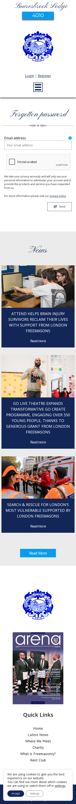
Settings (34, 793)
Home (38, 728)
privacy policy (58, 196)
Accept (16, 793)
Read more (38, 341)
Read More (38, 553)
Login (29, 75)
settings (60, 786)
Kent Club (38, 760)
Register (44, 75)
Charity (38, 747)
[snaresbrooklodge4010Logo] (38, 47)
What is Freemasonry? (38, 753)
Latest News (38, 734)
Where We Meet (38, 741)
